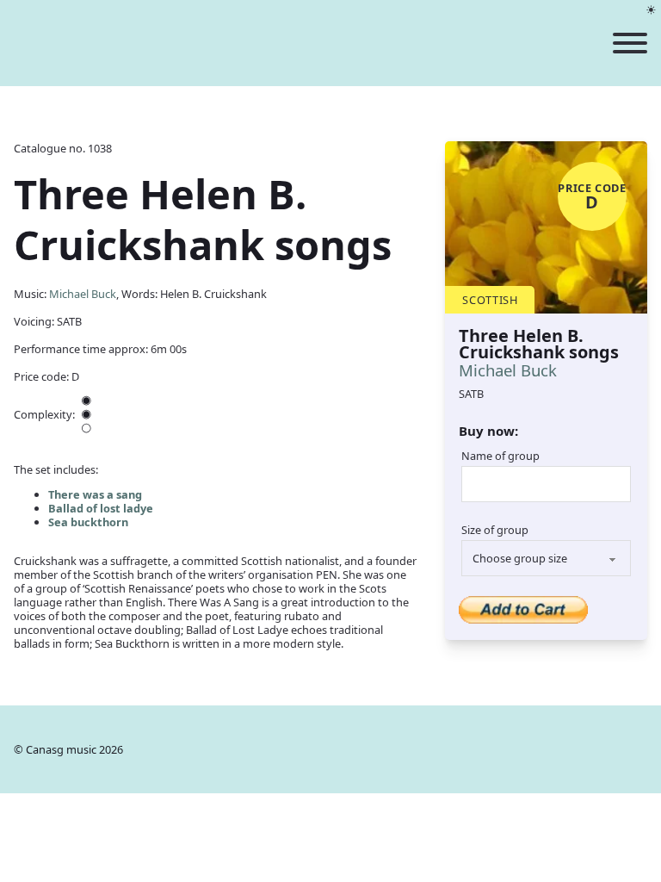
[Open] (630, 43)
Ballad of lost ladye (100, 508)
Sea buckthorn (88, 522)
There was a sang (95, 494)
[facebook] (636, 749)
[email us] (601, 749)
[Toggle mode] (651, 10)
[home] (207, 43)
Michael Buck (82, 293)
